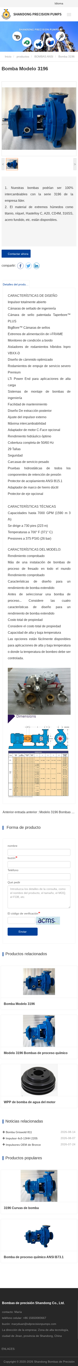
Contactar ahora (17, 253)
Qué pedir (14, 882)
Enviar (23, 931)
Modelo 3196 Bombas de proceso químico (36, 1053)
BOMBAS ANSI (43, 56)
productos (23, 56)
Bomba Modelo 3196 (19, 1004)
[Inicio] (31, 14)
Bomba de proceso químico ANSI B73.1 (34, 1257)
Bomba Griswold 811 (19, 1132)
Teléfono (13, 870)
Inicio (7, 56)
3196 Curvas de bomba (21, 1208)
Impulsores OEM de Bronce (23, 1144)
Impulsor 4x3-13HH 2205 (22, 1138)
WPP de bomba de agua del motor (29, 1102)
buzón (11, 858)
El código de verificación (23, 913)
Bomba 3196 (66, 56)
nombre (12, 845)
